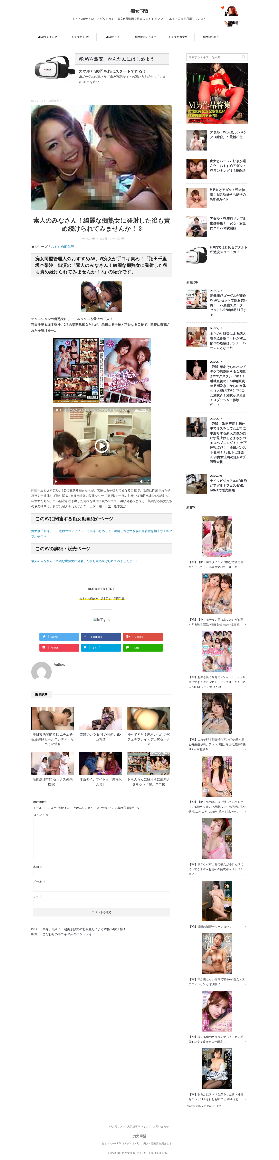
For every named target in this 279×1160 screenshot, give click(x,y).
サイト (37, 896)
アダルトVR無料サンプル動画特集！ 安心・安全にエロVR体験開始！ (228, 223)
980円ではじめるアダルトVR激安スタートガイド (229, 250)
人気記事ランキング (139, 1126)
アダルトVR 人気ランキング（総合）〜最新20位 (228, 135)
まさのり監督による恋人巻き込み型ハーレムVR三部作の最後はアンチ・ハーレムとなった (228, 341)
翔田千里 (119, 598)
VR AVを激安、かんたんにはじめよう (117, 59)
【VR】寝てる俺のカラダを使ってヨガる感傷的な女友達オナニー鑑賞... (216, 1039)
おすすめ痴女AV (178, 36)
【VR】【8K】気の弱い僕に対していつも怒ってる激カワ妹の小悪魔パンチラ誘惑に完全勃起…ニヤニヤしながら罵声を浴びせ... (217, 806)
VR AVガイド (113, 36)
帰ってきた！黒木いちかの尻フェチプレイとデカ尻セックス (148, 739)
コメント (40, 814)
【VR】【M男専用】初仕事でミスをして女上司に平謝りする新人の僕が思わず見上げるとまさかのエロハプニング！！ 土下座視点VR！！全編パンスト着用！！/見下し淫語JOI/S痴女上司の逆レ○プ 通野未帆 (228, 443)
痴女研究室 (209, 36)
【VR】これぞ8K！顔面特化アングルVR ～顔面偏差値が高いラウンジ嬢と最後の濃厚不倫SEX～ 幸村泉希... (217, 744)
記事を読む (91, 82)
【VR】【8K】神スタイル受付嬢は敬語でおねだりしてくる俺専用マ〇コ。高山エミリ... (217, 564)
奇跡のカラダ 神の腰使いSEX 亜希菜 (101, 737)
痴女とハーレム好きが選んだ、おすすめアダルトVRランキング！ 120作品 (228, 166)
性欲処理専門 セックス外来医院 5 (53, 782)
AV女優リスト (117, 1126)
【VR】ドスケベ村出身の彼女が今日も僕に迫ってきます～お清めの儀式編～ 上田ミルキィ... (216, 869)
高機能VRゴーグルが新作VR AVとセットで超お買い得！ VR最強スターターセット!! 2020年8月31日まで (228, 305)
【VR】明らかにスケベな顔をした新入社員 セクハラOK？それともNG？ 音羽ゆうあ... (216, 1097)
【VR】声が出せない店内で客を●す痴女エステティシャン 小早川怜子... (217, 982)
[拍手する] (102, 620)
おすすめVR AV (80, 36)
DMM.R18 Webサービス (209, 1106)
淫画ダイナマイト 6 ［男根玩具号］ (100, 782)
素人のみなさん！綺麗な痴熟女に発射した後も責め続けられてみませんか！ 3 (84, 561)
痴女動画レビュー (145, 36)
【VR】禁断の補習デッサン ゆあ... (210, 926)
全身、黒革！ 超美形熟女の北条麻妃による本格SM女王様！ (84, 929)
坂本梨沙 (105, 598)
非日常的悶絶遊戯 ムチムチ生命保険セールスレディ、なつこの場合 (52, 739)
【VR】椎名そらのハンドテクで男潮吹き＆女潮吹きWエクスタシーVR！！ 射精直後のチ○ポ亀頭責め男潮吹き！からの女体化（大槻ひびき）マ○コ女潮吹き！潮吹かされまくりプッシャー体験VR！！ (228, 386)
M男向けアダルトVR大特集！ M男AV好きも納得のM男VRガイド (228, 194)
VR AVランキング (47, 36)
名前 (37, 866)
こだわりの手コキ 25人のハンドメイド (68, 934)
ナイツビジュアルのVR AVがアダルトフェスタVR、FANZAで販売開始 (228, 485)
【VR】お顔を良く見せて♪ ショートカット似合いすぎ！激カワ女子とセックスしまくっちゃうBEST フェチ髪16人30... (217, 681)
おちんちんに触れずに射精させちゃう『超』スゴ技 (148, 782)
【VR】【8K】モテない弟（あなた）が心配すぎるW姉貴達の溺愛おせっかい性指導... (216, 622)
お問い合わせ (161, 1126)
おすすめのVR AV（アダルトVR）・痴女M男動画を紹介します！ (139, 1143)
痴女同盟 (139, 11)
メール (39, 881)
